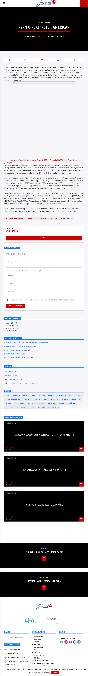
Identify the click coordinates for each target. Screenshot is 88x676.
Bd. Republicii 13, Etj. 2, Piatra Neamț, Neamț (23, 383)
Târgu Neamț (21, 407)
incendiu (54, 399)
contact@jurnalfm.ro (15, 379)
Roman (61, 403)
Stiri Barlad (37, 644)
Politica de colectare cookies (44, 663)
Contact (36, 642)
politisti (41, 403)
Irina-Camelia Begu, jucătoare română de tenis (20, 346)
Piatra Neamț (19, 403)
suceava (9, 407)
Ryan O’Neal (60, 218)
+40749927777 (13, 375)
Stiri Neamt (38, 650)
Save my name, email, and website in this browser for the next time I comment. (42, 300)
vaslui (32, 407)
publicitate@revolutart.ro (16, 658)
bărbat (51, 396)
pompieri (52, 403)
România (71, 403)
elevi (45, 399)
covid (79, 396)
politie (31, 403)
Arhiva (44, 238)
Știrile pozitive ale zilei (48, 407)
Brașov (42, 396)
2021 (7, 396)
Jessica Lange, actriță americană (44, 581)
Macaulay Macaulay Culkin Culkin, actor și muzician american (26, 343)
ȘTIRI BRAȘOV (39, 655)
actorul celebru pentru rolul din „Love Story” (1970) (29, 218)
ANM (34, 396)
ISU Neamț (76, 399)
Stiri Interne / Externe (41, 661)
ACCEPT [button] (55, 672)
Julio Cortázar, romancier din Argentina (18, 358)
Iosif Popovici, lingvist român (14, 354)
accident (16, 396)
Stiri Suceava (38, 647)
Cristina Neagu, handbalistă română (17, 350)
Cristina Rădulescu (14, 399)
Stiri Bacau (37, 658)
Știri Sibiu (37, 653)
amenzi (26, 396)
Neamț (8, 403)
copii (71, 396)
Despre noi (38, 639)
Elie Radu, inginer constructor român (44, 552)
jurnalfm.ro (12, 371)
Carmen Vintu (40, 36)
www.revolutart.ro (14, 650)
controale (61, 396)
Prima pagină (38, 636)
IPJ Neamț (65, 399)
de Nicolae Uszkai (32, 399)
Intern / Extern (44, 22)
